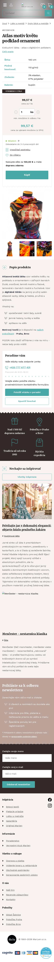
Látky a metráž (17, 23)
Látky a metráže (15, 816)
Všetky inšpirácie (27, 477)
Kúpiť (27, 174)
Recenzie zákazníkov (17, 894)
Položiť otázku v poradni (27, 392)
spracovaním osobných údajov (24, 737)
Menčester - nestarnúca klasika (24, 633)
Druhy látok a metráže (38, 23)
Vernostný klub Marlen (18, 845)
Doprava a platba (15, 860)
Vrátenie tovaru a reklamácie (21, 865)
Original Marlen (14, 825)
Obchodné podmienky (17, 870)
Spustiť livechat (27, 401)
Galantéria (11, 821)
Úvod (4, 23)
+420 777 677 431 (20, 367)
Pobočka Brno (13, 924)
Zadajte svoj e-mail (12, 767)
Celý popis (7, 51)
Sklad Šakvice (13, 914)
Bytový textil (12, 806)
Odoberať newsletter (18, 784)
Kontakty (10, 899)
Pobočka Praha (14, 919)
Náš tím (10, 890)
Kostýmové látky (12, 536)
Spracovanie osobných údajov (22, 875)
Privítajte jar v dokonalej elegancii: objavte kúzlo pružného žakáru (26, 527)
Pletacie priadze (14, 811)
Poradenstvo (12, 840)
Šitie (6, 640)
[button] (13, 141)
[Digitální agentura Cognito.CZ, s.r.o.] (7, 952)
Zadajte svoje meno (13, 751)
